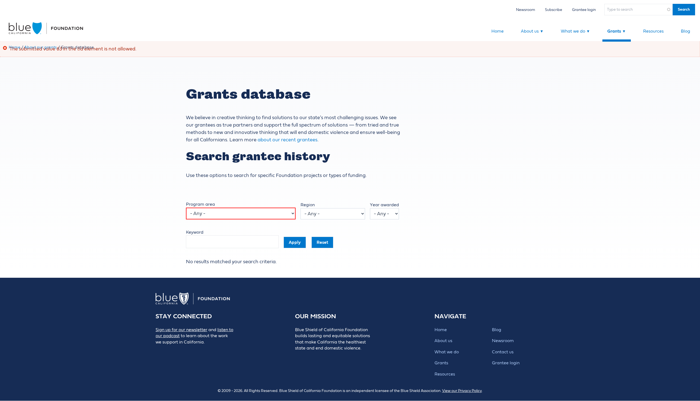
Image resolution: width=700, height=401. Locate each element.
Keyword (194, 232)
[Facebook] (171, 351)
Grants (616, 31)
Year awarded (384, 205)
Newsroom (525, 10)
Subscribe (553, 10)
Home (497, 31)
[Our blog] (159, 351)
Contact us (503, 352)
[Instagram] (196, 351)
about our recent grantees (287, 139)
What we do (575, 31)
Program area (200, 204)
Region (308, 205)
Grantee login (584, 10)
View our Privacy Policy (462, 391)
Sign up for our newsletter (181, 330)
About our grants (40, 47)
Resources (653, 31)
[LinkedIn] (184, 351)
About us (532, 31)
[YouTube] (208, 351)
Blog (685, 31)
